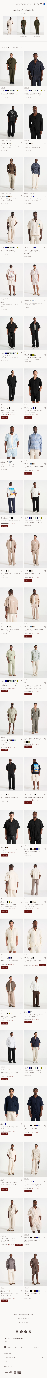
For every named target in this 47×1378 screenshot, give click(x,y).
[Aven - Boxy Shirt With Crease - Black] (6, 571)
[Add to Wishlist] (21, 90)
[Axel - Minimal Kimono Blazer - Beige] (32, 143)
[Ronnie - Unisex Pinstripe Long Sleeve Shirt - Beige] (31, 196)
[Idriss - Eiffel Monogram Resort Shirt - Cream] (31, 300)
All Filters (16, 47)
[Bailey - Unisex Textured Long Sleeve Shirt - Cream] (7, 408)
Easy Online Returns (23, 1318)
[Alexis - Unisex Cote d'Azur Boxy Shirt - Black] (7, 143)
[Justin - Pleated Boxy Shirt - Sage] (15, 740)
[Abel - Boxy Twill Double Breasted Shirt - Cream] (10, 90)
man (16, 1347)
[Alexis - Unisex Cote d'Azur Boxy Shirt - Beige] (9, 143)
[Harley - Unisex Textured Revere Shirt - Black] (35, 408)
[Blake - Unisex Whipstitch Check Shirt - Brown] (9, 196)
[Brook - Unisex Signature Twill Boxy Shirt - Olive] (33, 355)
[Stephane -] (33, 247)
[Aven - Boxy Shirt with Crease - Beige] (8, 571)
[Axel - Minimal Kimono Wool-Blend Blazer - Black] (30, 143)
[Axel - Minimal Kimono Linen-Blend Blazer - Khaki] (29, 742)
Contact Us (8, 1366)
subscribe (36, 1347)
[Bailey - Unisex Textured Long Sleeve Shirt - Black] (9, 408)
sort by (4, 47)
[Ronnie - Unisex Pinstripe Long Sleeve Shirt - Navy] (33, 196)
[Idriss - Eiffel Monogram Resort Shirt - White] (35, 300)
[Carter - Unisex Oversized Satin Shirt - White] (7, 1069)
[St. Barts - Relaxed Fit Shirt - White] (10, 518)
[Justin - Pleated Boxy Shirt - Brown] (11, 740)
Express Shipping (23, 1322)
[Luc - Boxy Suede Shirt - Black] (5, 847)
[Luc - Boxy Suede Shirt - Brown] (7, 847)
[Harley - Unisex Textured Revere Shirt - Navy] (33, 408)
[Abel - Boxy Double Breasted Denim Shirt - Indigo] (13, 90)
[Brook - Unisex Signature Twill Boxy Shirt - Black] (31, 355)
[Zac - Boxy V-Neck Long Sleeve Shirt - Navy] (29, 1012)
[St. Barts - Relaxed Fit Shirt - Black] (12, 518)
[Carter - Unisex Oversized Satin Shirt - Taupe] (9, 1069)
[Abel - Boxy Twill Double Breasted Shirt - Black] (8, 90)
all (21, 1347)
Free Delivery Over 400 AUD (23, 1314)
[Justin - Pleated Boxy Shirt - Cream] (9, 740)
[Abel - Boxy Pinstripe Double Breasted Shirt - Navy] (6, 90)
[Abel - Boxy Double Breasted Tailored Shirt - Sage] (12, 90)
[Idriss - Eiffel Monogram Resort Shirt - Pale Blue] (33, 300)
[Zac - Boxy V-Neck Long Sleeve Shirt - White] (31, 1012)
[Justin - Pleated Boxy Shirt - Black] (7, 740)
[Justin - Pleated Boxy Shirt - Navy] (13, 740)
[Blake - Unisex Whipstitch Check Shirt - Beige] (11, 196)
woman (9, 1347)
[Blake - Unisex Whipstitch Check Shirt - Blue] (7, 196)
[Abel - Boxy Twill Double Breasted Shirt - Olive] (17, 90)
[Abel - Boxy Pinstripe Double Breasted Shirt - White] (15, 90)
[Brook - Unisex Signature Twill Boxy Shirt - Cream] (35, 355)
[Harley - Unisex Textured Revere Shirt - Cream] (31, 408)
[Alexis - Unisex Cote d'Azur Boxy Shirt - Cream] (11, 143)
